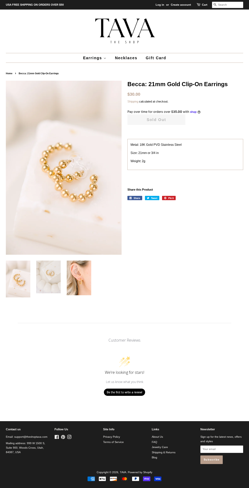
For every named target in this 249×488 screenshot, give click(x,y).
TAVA (123, 472)
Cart (204, 4)
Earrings (93, 58)
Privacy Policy (111, 436)
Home (9, 73)
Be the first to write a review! (124, 392)
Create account (181, 4)
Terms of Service (113, 442)
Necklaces (126, 58)
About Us (157, 436)
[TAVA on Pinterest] (63, 437)
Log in (160, 4)
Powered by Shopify (140, 472)
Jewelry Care (160, 447)
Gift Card (156, 58)
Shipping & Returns (163, 452)
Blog (154, 457)
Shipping (132, 101)
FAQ (154, 442)
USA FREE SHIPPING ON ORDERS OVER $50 (35, 4)
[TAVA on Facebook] (56, 437)
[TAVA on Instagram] (69, 437)
